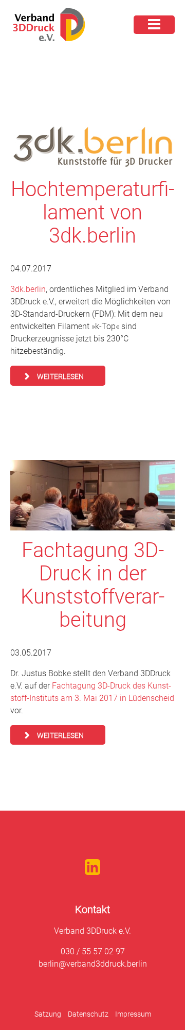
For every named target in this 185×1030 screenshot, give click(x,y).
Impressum (133, 1014)
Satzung (47, 1014)
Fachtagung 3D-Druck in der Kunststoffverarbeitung (92, 585)
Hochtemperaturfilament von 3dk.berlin (92, 212)
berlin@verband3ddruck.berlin (93, 964)
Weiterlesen (60, 376)
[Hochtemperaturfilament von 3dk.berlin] (92, 146)
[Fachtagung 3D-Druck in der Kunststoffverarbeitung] (92, 495)
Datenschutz (88, 1014)
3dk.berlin (28, 289)
